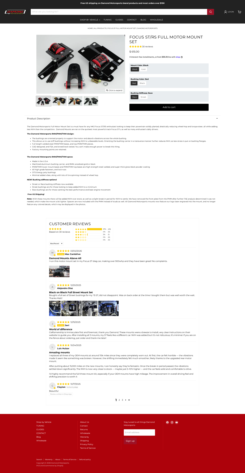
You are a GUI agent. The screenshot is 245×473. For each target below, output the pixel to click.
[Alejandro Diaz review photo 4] (108, 308)
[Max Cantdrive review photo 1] (59, 271)
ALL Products (100, 28)
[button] (135, 46)
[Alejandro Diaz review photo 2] (71, 308)
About (57, 459)
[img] (63, 251)
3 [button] (122, 400)
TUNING (108, 20)
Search (39, 459)
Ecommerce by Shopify (53, 466)
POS (38, 466)
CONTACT (132, 20)
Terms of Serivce (88, 448)
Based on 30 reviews (59, 232)
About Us (84, 422)
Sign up (130, 441)
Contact (84, 426)
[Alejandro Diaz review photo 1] (55, 308)
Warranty (84, 437)
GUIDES (119, 20)
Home (90, 28)
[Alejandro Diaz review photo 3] (90, 308)
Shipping (84, 440)
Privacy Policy (86, 444)
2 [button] (119, 400)
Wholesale (156, 20)
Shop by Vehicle (89, 20)
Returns (84, 429)
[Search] (210, 12)
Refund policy (85, 459)
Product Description (38, 118)
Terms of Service (69, 459)
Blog (143, 20)
